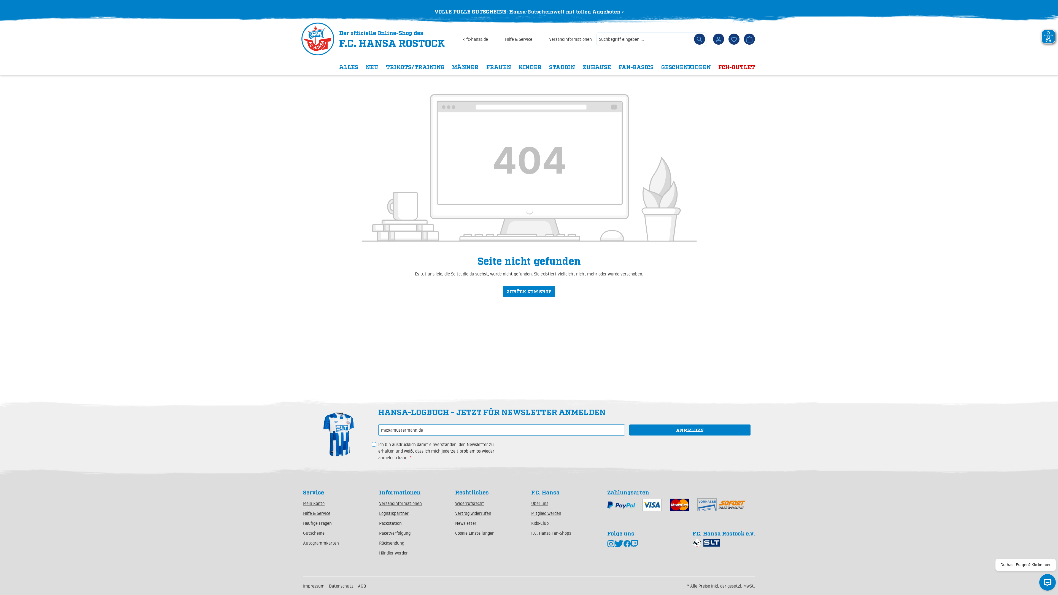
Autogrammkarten (321, 543)
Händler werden (394, 553)
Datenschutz (341, 586)
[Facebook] (627, 543)
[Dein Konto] (718, 39)
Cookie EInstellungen (475, 533)
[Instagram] (611, 543)
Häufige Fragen (317, 523)
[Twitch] (634, 543)
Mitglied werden (546, 513)
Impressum (314, 586)
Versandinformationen (570, 39)
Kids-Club (540, 523)
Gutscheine (314, 533)
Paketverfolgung (395, 533)
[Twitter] (619, 543)
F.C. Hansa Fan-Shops (551, 533)
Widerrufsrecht (469, 503)
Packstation (390, 523)
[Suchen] (699, 39)
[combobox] (644, 39)
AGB (362, 586)
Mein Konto (314, 503)
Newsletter (465, 523)
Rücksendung (391, 543)
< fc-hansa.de (475, 39)
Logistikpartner (394, 513)
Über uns (539, 503)
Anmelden (690, 430)
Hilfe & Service (518, 39)
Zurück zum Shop (529, 291)
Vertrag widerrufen (473, 513)
